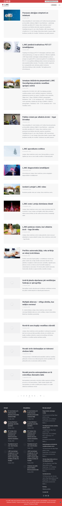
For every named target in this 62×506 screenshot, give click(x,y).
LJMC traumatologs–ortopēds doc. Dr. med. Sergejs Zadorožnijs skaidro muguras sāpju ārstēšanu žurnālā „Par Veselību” (13, 456)
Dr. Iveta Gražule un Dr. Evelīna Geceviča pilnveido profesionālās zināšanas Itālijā (13, 413)
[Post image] (5, 411)
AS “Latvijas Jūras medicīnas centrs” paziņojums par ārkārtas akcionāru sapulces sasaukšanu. (13, 434)
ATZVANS (54, 5)
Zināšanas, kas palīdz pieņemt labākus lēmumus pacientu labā (32, 467)
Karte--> (44, 422)
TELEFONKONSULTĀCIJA (51, 1)
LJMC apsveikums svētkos (33, 149)
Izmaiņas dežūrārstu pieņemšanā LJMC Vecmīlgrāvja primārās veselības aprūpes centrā (38, 83)
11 (40, 396)
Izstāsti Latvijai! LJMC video (34, 187)
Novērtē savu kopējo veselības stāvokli (38, 326)
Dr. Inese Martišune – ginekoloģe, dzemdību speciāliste (13, 423)
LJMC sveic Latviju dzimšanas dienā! (37, 204)
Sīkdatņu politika (46, 489)
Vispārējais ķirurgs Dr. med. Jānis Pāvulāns (13, 444)
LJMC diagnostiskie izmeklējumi (35, 168)
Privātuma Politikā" (33, 504)
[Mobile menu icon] (59, 5)
